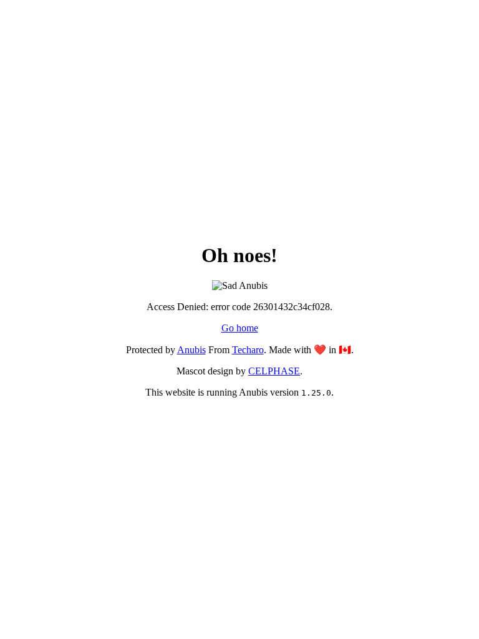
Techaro (248, 349)
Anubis (191, 349)
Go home (239, 328)
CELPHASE (274, 371)
